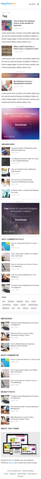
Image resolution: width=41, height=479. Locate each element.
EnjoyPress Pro (16, 471)
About (6, 474)
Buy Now (20, 476)
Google (23, 305)
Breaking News (8, 144)
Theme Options (32, 474)
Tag (19, 308)
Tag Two (33, 308)
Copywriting (7, 305)
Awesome (19, 301)
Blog (27, 301)
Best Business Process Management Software (23, 82)
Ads (4, 301)
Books (34, 301)
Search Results (21, 474)
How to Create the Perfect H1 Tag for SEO (25, 359)
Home (4, 12)
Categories (12, 474)
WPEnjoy (31, 471)
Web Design (6, 318)
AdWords (11, 301)
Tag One (25, 308)
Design (16, 305)
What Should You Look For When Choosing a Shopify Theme (22, 334)
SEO (13, 308)
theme (11, 463)
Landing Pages (33, 305)
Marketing (6, 308)
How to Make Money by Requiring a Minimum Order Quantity (23, 345)
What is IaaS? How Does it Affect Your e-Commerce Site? (26, 48)
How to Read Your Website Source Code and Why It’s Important (24, 23)
